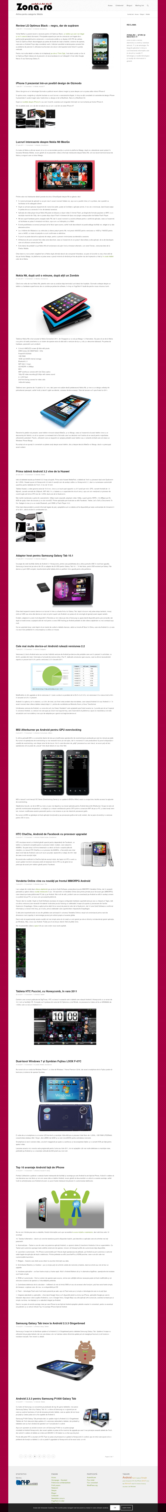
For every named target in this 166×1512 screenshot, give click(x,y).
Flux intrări (90, 1480)
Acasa (53, 1477)
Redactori (54, 1488)
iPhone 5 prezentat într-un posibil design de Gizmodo (49, 83)
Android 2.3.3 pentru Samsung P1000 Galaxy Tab (46, 1398)
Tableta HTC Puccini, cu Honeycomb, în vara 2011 (46, 991)
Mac (123, 1483)
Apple (134, 1478)
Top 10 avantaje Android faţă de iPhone (40, 1167)
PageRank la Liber (57, 1501)
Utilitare (50, 733)
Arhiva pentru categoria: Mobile (29, 14)
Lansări (37, 1064)
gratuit (124, 1481)
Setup (48, 1171)
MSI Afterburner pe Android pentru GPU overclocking (48, 729)
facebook (138, 1478)
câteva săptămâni (41, 889)
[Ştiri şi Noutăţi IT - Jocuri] (34, 5)
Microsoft (128, 1483)
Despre (53, 1490)
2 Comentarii (29, 279)
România (138, 1483)
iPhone (139, 1481)
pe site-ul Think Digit (58, 53)
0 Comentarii (27, 29)
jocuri (144, 1480)
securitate (125, 1486)
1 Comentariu (29, 145)
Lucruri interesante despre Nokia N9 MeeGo (43, 142)
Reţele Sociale (44, 837)
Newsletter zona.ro (58, 1498)
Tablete (43, 474)
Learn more (126, 1508)
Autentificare (91, 1477)
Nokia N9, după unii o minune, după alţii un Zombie (47, 275)
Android (37, 29)
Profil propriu (55, 1485)
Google (144, 1477)
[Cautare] (147, 5)
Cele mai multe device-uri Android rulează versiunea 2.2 (50, 646)
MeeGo (38, 145)
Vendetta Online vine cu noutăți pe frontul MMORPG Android (53, 881)
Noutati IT (42, 86)
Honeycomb (129, 1481)
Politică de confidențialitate (60, 1482)
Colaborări (54, 1495)
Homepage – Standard (59, 1480)
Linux (147, 1481)
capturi (36, 926)
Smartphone (43, 29)
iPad (136, 1481)
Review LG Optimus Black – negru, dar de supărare (47, 25)
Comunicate (43, 733)
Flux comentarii (92, 1482)
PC (135, 1483)
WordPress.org (92, 1485)
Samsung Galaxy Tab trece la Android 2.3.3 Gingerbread (50, 1323)
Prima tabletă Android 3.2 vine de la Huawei (43, 471)
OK (115, 1508)
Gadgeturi (44, 559)
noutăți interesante (41, 891)
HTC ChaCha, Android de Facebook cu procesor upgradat (51, 834)
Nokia (133, 1483)
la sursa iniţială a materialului (82, 1232)
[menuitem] (110, 5)
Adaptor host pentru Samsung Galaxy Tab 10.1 (44, 555)
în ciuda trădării (108, 256)
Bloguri (53, 1493)
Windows (133, 1486)
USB (129, 1486)
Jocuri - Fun (43, 884)
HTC (133, 1481)
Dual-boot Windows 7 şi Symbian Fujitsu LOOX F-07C (48, 1061)
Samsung (143, 1483)
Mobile (36, 86)
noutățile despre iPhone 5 (31, 102)
